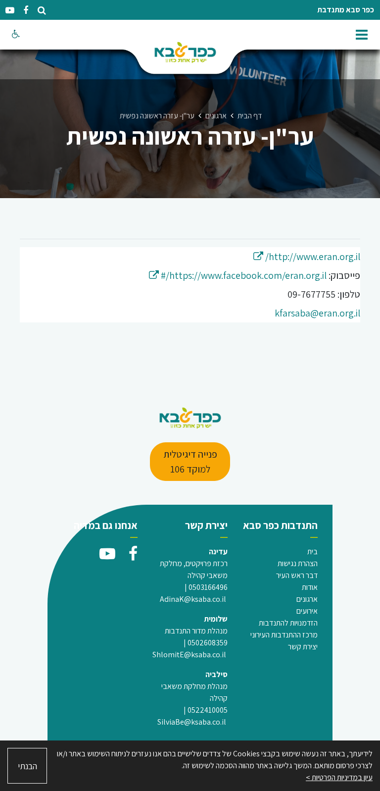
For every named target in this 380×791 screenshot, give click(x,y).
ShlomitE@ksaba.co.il (189, 654)
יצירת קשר (303, 646)
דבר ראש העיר (297, 575)
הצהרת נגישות (298, 563)
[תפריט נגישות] (14, 34)
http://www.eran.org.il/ (306, 256)
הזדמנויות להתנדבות (288, 623)
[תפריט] (363, 33)
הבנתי (27, 766)
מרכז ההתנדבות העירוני (284, 635)
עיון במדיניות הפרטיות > (339, 777)
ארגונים (307, 599)
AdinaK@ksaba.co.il (193, 599)
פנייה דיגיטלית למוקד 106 (190, 461)
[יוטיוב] (10, 10)
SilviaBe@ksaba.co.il (191, 722)
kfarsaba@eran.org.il (317, 313)
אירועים (307, 611)
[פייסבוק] (26, 10)
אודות (310, 587)
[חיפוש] (42, 10)
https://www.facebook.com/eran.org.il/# (238, 275)
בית (312, 551)
